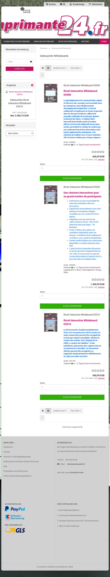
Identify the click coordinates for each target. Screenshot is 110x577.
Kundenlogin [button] (78, 4)
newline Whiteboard (44, 41)
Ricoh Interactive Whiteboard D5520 (82, 187)
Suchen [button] (52, 4)
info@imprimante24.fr (76, 464)
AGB (5, 466)
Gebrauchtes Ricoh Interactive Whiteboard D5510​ (19, 103)
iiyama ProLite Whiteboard (17, 41)
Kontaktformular (77, 472)
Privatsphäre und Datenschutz (15, 471)
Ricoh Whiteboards (67, 41)
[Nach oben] (102, 572)
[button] (63, 4)
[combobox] (59, 68)
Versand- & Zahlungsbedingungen (17, 457)
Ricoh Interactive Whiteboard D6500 (82, 85)
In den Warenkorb (72, 178)
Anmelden (19, 69)
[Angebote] (32, 85)
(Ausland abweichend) (91, 145)
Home (104, 41)
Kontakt (6, 452)
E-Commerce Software (46, 567)
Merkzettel (96, 4)
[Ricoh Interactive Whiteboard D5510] (19, 93)
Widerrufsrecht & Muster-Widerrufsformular (21, 461)
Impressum (8, 447)
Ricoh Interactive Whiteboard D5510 (82, 314)
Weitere (85, 41)
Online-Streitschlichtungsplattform (17, 476)
